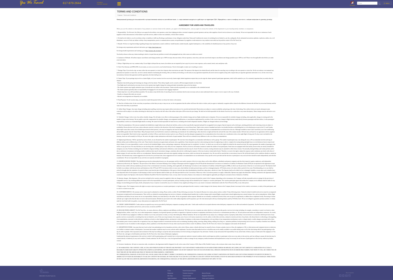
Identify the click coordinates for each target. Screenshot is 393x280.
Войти (387, 3)
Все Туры (170, 276)
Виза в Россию (206, 273)
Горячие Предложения (189, 278)
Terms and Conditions (208, 278)
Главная (119, 15)
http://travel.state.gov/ (155, 47)
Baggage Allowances (208, 276)
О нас (169, 270)
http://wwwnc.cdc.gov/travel (153, 50)
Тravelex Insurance (188, 273)
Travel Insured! (187, 276)
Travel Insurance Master (189, 270)
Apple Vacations (172, 278)
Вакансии (170, 273)
